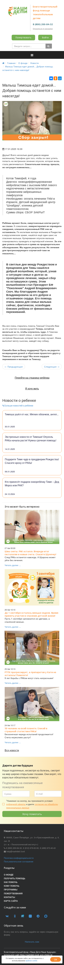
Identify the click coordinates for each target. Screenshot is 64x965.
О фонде (22, 63)
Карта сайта (11, 901)
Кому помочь (11, 885)
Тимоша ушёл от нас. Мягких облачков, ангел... (32, 414)
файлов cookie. (32, 960)
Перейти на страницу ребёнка (32, 377)
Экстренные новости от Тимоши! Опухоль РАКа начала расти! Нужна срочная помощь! (30, 438)
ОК (55, 959)
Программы (10, 889)
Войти (45, 37)
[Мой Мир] (60, 78)
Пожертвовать (23, 37)
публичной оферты (16, 804)
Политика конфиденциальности (19, 858)
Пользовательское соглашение (18, 861)
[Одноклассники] (55, 78)
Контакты (9, 897)
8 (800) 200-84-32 (43, 24)
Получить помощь (14, 878)
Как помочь (10, 882)
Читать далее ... (13, 565)
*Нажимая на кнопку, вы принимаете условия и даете (32, 804)
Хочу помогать (32, 814)
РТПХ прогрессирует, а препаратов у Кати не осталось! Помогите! (30, 674)
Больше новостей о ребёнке (18, 405)
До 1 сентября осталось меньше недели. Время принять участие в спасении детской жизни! (31, 614)
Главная (11, 63)
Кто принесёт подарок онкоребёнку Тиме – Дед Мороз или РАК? (32, 483)
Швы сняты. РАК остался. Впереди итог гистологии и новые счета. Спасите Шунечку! (30, 553)
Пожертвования (13, 893)
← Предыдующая (14, 366)
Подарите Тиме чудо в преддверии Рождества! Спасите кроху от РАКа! (32, 461)
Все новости (12, 750)
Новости (34, 63)
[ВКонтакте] (51, 78)
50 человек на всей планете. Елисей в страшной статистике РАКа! (26, 730)
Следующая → (51, 366)
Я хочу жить (32, 388)
